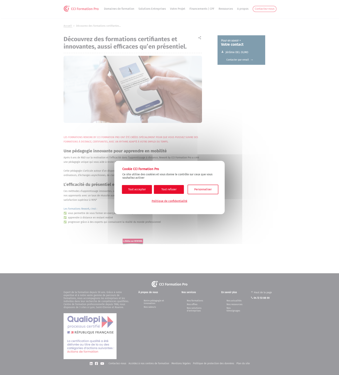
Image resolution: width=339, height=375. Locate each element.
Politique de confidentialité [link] (169, 201)
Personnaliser (203, 189)
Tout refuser (169, 189)
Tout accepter (137, 189)
